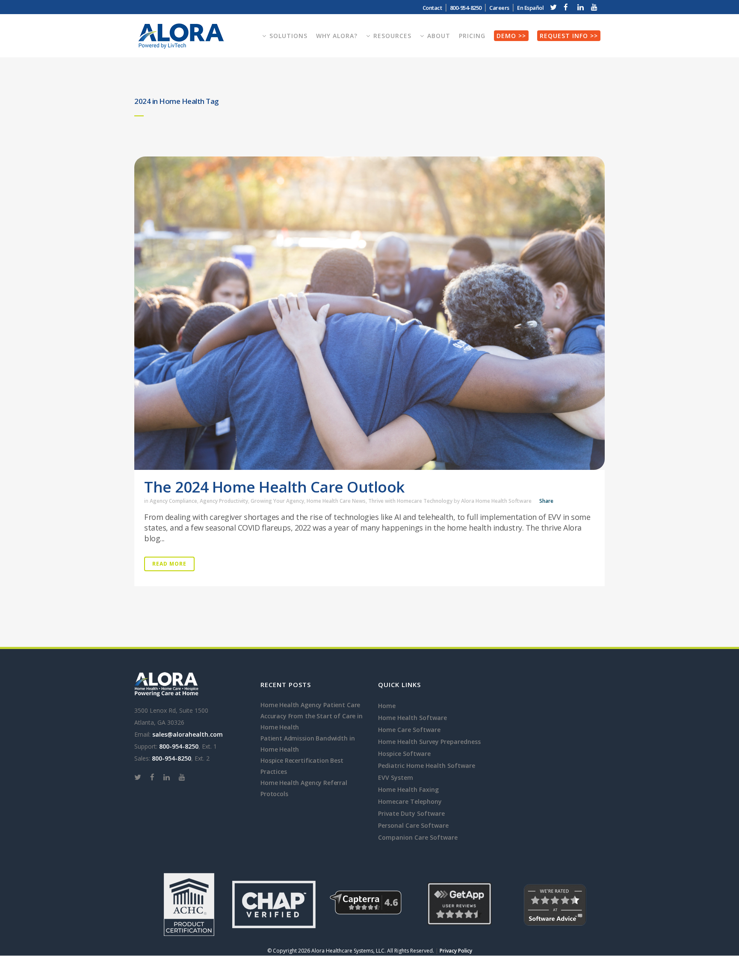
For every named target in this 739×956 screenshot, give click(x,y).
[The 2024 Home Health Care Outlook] (369, 313)
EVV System (395, 777)
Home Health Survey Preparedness (429, 742)
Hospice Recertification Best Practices (301, 766)
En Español (530, 8)
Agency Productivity (224, 501)
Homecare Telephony (410, 801)
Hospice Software (404, 753)
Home (387, 706)
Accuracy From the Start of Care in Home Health (311, 721)
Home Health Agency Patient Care (310, 705)
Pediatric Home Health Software (426, 765)
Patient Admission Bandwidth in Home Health (307, 743)
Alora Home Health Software (496, 501)
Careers (499, 8)
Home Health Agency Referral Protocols (303, 788)
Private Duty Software (411, 813)
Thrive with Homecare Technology (410, 501)
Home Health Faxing (408, 789)
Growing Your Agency (277, 501)
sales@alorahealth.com (187, 734)
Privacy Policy (456, 950)
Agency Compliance (173, 501)
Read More (169, 563)
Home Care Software (409, 730)
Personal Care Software (413, 825)
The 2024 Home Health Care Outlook (274, 487)
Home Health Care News (336, 501)
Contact (432, 8)
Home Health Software (412, 718)
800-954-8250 (178, 746)
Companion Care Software (418, 837)
